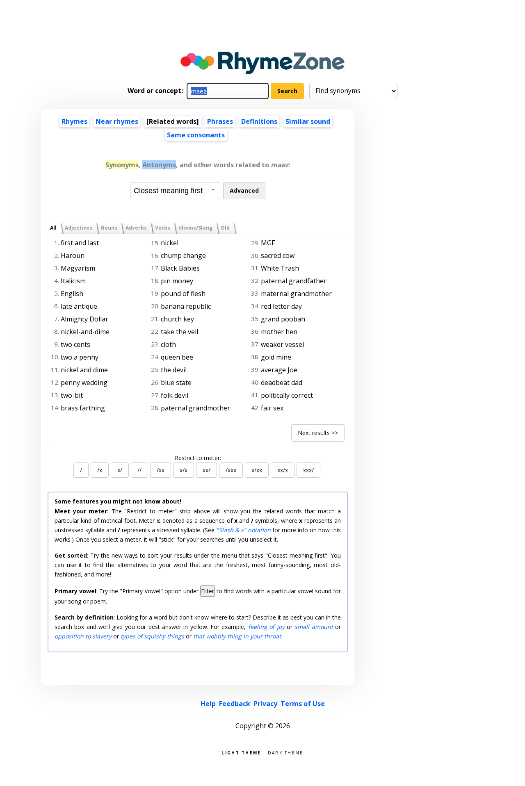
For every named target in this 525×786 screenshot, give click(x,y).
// (139, 470)
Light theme (241, 752)
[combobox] (175, 190)
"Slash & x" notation (243, 530)
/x (99, 470)
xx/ (206, 470)
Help (208, 703)
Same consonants (196, 134)
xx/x (282, 470)
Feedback (234, 703)
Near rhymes (117, 121)
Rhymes (74, 121)
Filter (207, 591)
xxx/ (308, 470)
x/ (119, 470)
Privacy (265, 703)
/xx (160, 470)
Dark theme (286, 752)
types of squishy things (152, 636)
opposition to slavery (83, 636)
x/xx (256, 470)
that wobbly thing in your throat (237, 636)
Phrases (220, 121)
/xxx (231, 470)
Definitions (259, 121)
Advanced (244, 190)
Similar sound (307, 121)
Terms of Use (303, 703)
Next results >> (318, 433)
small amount (313, 627)
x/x (183, 470)
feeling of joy (266, 627)
